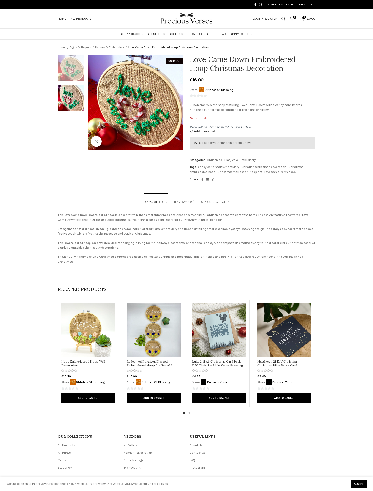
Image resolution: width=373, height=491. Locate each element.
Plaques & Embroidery (110, 47)
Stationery (65, 467)
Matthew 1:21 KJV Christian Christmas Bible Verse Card (277, 363)
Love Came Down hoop (280, 172)
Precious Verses (218, 382)
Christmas (214, 160)
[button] (88, 398)
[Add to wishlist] (112, 320)
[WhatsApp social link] (212, 179)
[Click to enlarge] (96, 141)
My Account (132, 467)
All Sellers (131, 445)
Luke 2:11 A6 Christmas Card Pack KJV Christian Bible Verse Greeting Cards (217, 365)
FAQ (192, 460)
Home (62, 47)
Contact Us (198, 453)
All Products (66, 445)
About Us (196, 445)
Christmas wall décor (233, 172)
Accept (359, 483)
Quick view (112, 310)
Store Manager (134, 460)
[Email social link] (207, 179)
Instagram (197, 467)
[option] (71, 68)
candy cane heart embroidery (218, 167)
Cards (62, 460)
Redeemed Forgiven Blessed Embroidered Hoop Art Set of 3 (149, 363)
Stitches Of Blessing (219, 90)
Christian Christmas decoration (263, 167)
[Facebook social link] (255, 4)
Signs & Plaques (81, 47)
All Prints (64, 453)
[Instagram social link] (260, 4)
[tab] (156, 199)
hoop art (256, 172)
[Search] (283, 18)
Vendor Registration (138, 453)
